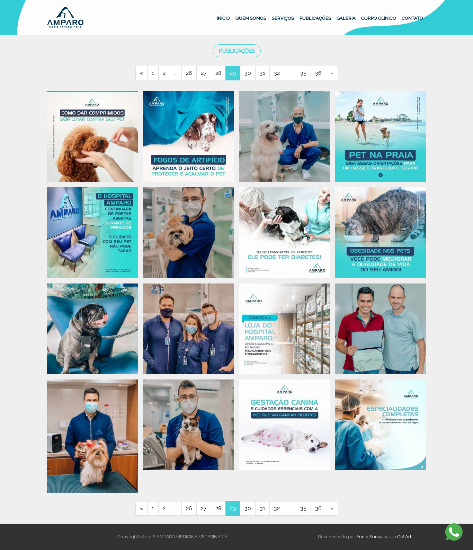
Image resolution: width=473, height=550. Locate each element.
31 (262, 73)
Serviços (283, 18)
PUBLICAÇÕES (315, 18)
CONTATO (412, 18)
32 (277, 73)
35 (303, 73)
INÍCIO (223, 18)
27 (204, 73)
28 (218, 73)
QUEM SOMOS (250, 18)
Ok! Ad (404, 536)
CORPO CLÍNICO (378, 18)
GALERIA (346, 18)
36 (318, 73)
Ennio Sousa (369, 536)
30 (247, 73)
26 (189, 73)
